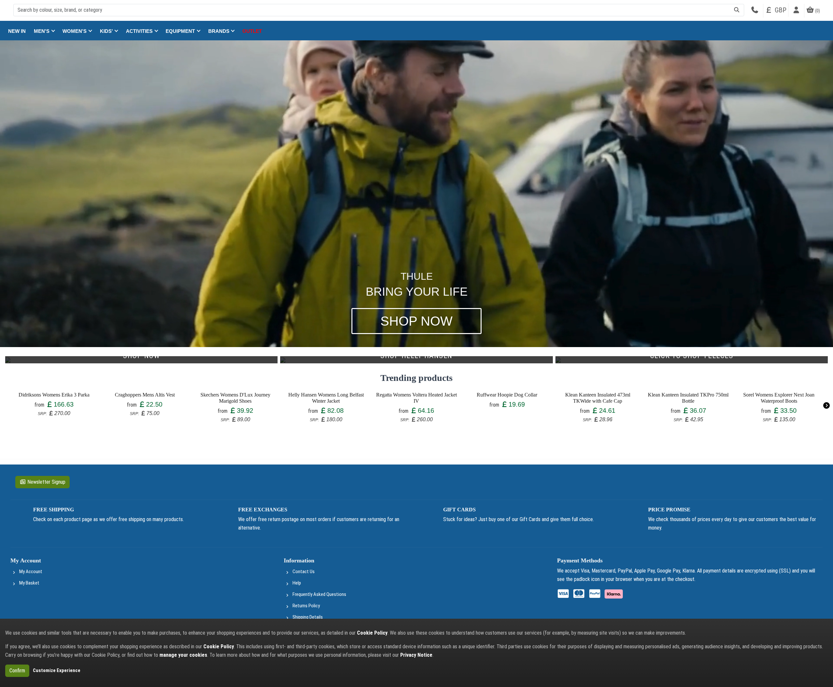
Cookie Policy (372, 633)
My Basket (29, 583)
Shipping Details (308, 617)
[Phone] (754, 10)
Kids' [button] (107, 31)
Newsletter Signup (46, 482)
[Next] (826, 405)
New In (17, 31)
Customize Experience (56, 670)
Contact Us (304, 571)
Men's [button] (42, 31)
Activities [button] (140, 31)
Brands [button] (219, 31)
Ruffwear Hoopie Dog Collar (507, 394)
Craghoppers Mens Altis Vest (145, 394)
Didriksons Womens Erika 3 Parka (54, 394)
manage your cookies (183, 655)
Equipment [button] (181, 31)
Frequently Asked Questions (319, 594)
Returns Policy (306, 606)
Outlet (252, 31)
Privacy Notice (416, 655)
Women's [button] (75, 31)
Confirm (17, 670)
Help (297, 583)
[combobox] (378, 10)
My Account (30, 571)
